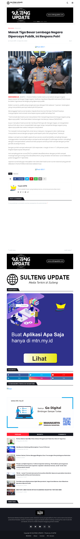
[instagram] (23, 192)
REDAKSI (28, 536)
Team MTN (22, 186)
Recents (40, 434)
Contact (42, 536)
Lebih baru (12, 250)
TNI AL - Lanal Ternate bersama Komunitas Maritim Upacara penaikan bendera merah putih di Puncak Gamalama (43, 474)
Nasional (18, 28)
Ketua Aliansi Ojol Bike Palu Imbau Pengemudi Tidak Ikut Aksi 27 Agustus (41, 439)
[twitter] (20, 192)
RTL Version (50, 536)
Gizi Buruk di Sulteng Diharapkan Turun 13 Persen (33, 447)
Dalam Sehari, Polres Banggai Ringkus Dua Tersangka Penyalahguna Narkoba (43, 455)
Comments (62, 434)
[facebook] (18, 192)
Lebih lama (67, 250)
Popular (18, 434)
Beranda (11, 28)
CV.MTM (53, 533)
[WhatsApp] (36, 178)
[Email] (40, 178)
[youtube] (25, 192)
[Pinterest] (31, 178)
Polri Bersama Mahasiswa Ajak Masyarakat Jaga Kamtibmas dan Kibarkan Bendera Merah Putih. (42, 482)
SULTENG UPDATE (37, 533)
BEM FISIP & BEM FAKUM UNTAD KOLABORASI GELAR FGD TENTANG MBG (39, 490)
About (35, 536)
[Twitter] (27, 178)
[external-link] (28, 192)
